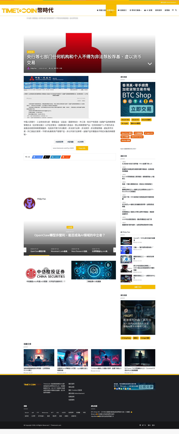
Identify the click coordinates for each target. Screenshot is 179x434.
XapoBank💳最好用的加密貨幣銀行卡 (102, 416)
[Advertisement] (70, 178)
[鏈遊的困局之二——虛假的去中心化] (126, 278)
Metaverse (45, 412)
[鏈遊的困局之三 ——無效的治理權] (126, 259)
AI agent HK (149, 133)
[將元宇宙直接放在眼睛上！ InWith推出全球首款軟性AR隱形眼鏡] (126, 268)
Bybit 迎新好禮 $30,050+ (128, 149)
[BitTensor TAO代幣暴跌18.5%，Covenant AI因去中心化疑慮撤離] (140, 357)
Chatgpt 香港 (145, 338)
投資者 (27, 416)
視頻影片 (123, 10)
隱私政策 (71, 387)
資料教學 (158, 10)
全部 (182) (138, 287)
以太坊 (64, 412)
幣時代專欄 (135, 10)
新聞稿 (167, 10)
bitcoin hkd (125, 120)
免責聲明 (71, 400)
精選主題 (102, 10)
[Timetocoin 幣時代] (28, 10)
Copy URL (82, 148)
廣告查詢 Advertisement (168, 2)
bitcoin (27, 412)
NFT (52, 412)
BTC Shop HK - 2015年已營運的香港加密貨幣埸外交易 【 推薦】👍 (111, 412)
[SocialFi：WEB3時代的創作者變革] (126, 241)
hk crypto (125, 123)
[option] (70, 235)
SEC (57, 412)
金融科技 (73, 416)
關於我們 (71, 384)
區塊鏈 (70, 142)
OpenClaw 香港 (127, 133)
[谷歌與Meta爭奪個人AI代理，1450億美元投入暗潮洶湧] (72, 357)
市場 (84, 412)
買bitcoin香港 (135, 123)
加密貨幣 (60, 142)
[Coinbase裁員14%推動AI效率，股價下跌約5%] (106, 357)
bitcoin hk (135, 120)
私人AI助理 (125, 137)
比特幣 (81, 142)
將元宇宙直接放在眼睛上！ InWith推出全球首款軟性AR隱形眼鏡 (144, 268)
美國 (60, 416)
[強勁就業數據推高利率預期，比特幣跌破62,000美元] (39, 357)
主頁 (29, 18)
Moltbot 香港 (126, 140)
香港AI (136, 338)
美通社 (66, 416)
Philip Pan (33, 68)
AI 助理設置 (138, 133)
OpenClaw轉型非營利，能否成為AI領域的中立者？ (69, 235)
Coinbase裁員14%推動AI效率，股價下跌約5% (106, 368)
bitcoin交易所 (146, 120)
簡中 (153, 425)
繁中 (149, 425)
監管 (48, 416)
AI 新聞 (149, 10)
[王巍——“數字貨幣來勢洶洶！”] (126, 250)
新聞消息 (110, 10)
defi (33, 412)
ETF (38, 412)
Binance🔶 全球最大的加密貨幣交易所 (102, 414)
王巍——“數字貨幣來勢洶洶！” (143, 247)
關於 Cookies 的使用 (75, 390)
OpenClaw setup (137, 137)
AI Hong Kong (126, 338)
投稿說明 (71, 396)
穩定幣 (54, 416)
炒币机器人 (41, 416)
